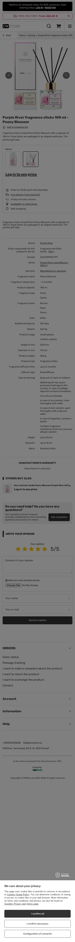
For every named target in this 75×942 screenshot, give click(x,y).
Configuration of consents (37, 933)
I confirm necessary (37, 923)
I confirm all (37, 913)
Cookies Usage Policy (18, 894)
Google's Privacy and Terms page (21, 904)
